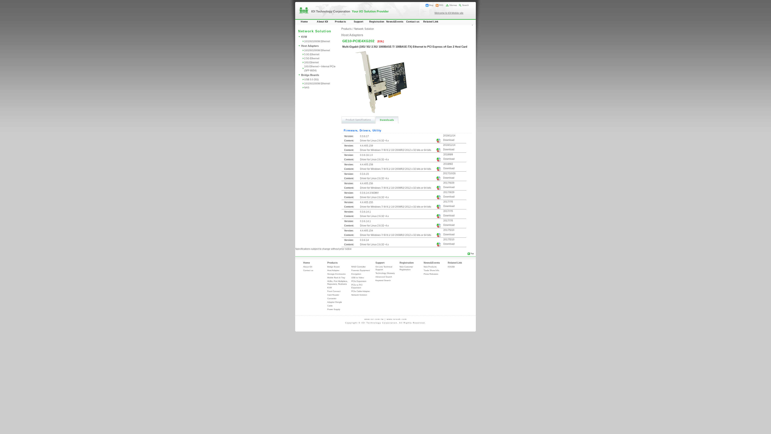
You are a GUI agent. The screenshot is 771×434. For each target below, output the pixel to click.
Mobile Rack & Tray (336, 277)
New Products (430, 267)
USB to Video (357, 277)
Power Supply (333, 309)
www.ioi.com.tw (374, 319)
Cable (330, 306)
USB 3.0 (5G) (311, 79)
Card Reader (333, 295)
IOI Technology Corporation (350, 11)
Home (304, 21)
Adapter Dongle (334, 302)
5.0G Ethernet (311, 54)
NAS (306, 87)
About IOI (322, 21)
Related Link (431, 21)
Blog (431, 5)
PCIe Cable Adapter (360, 291)
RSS (441, 5)
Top (472, 253)
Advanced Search (383, 277)
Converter (331, 298)
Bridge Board (333, 267)
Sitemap (453, 5)
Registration (376, 21)
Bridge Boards (310, 75)
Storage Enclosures (336, 274)
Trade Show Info (431, 270)
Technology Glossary (385, 273)
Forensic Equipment (360, 270)
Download (448, 140)
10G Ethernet (311, 62)
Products (340, 21)
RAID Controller (358, 267)
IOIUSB (451, 267)
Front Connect (334, 291)
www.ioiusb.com (397, 319)
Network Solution (364, 28)
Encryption (356, 274)
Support (358, 21)
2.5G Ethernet (311, 58)
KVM (304, 36)
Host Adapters (310, 45)
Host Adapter (333, 270)
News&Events (394, 21)
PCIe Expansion (358, 281)
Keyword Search (383, 280)
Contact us (412, 21)
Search (465, 5)
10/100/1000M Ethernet (317, 41)
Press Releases (431, 274)
